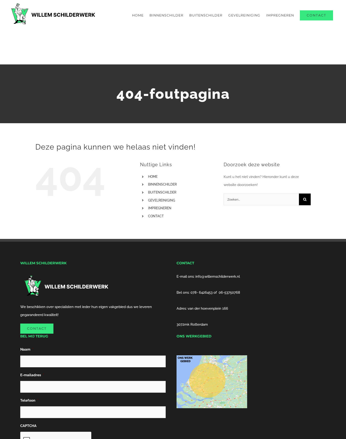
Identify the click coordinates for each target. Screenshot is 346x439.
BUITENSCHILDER (162, 192)
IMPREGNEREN (159, 208)
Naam (26, 349)
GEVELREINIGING (161, 200)
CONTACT (156, 216)
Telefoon (29, 400)
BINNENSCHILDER (162, 184)
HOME (152, 176)
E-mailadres (32, 375)
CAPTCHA (28, 426)
